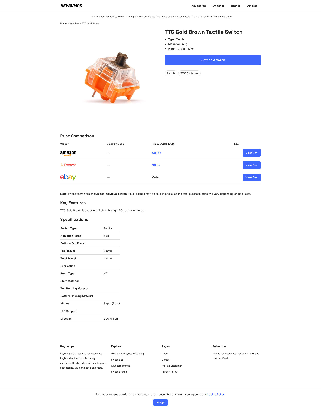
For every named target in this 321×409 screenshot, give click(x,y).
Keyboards (198, 5)
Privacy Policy (169, 371)
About (165, 353)
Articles (252, 5)
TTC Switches (189, 73)
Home (63, 23)
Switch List (117, 359)
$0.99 (156, 153)
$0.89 (156, 165)
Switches (218, 5)
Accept (160, 402)
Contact (166, 359)
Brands (236, 5)
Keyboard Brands (120, 365)
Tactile (171, 73)
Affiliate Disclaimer (172, 365)
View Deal (251, 153)
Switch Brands (119, 371)
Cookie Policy (215, 394)
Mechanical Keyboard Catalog (127, 353)
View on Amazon (212, 60)
